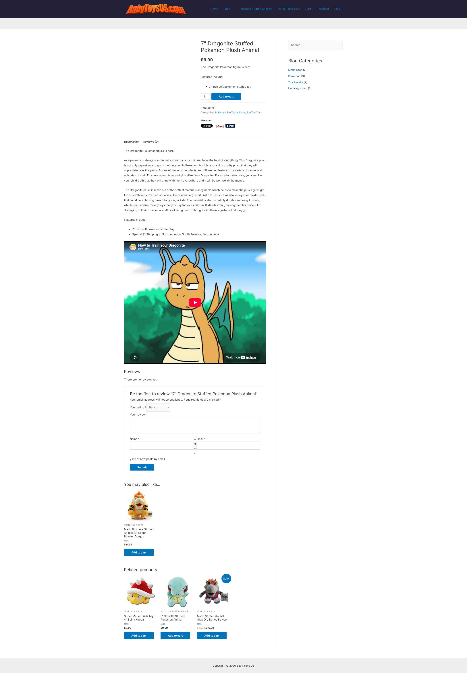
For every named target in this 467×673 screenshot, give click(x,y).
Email (201, 439)
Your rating (138, 407)
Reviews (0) (151, 141)
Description (131, 141)
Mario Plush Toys (289, 9)
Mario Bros (295, 70)
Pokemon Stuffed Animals (255, 9)
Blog (337, 9)
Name (135, 439)
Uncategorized (297, 88)
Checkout (323, 9)
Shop (226, 9)
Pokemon (294, 76)
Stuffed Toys (254, 112)
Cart (308, 9)
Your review (139, 414)
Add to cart (226, 96)
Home (214, 9)
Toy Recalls (295, 82)
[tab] (131, 142)
